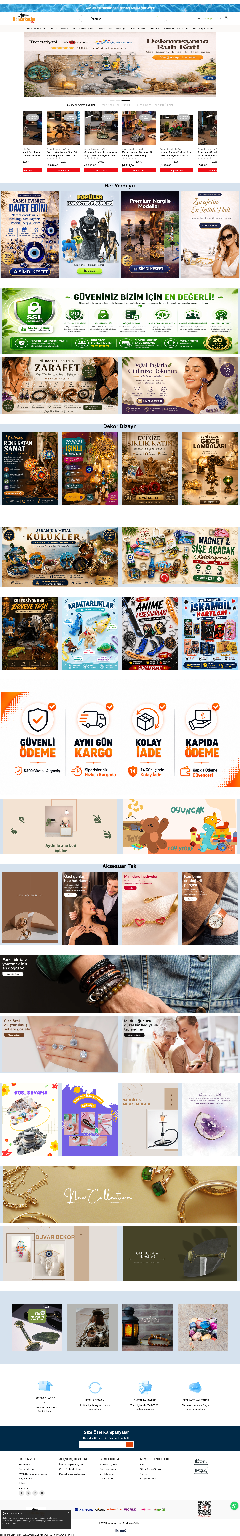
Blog (142, 1464)
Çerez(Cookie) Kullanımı (70, 1469)
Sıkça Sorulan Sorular (150, 1469)
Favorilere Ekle (36, 152)
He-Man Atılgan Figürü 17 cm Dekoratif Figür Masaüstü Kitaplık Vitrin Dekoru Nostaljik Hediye (100, 154)
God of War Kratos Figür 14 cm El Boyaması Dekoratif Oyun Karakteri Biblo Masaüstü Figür (175, 154)
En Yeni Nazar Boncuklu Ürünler (154, 105)
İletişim (22, 1483)
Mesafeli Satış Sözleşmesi (72, 1474)
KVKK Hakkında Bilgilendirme (33, 1474)
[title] (120, 64)
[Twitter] (28, 1493)
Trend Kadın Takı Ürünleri (115, 105)
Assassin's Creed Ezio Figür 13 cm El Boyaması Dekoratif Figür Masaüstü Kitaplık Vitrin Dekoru (138, 154)
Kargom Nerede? (148, 1478)
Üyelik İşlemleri (107, 1474)
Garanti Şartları (107, 1478)
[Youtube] (42, 1493)
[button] (112, 100)
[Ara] (158, 18)
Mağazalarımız (26, 1478)
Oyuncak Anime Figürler (81, 105)
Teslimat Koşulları (108, 1464)
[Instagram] (35, 1493)
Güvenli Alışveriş (108, 1469)
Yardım (143, 1474)
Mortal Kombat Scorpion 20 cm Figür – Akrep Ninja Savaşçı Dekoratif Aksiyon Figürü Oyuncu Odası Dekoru (63, 154)
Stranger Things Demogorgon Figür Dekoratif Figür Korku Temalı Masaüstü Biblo (25, 154)
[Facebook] (21, 1493)
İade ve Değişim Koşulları (71, 1464)
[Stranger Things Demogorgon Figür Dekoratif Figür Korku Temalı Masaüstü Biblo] (25, 128)
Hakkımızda (24, 1464)
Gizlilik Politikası (27, 1469)
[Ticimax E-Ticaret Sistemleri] (120, 1531)
